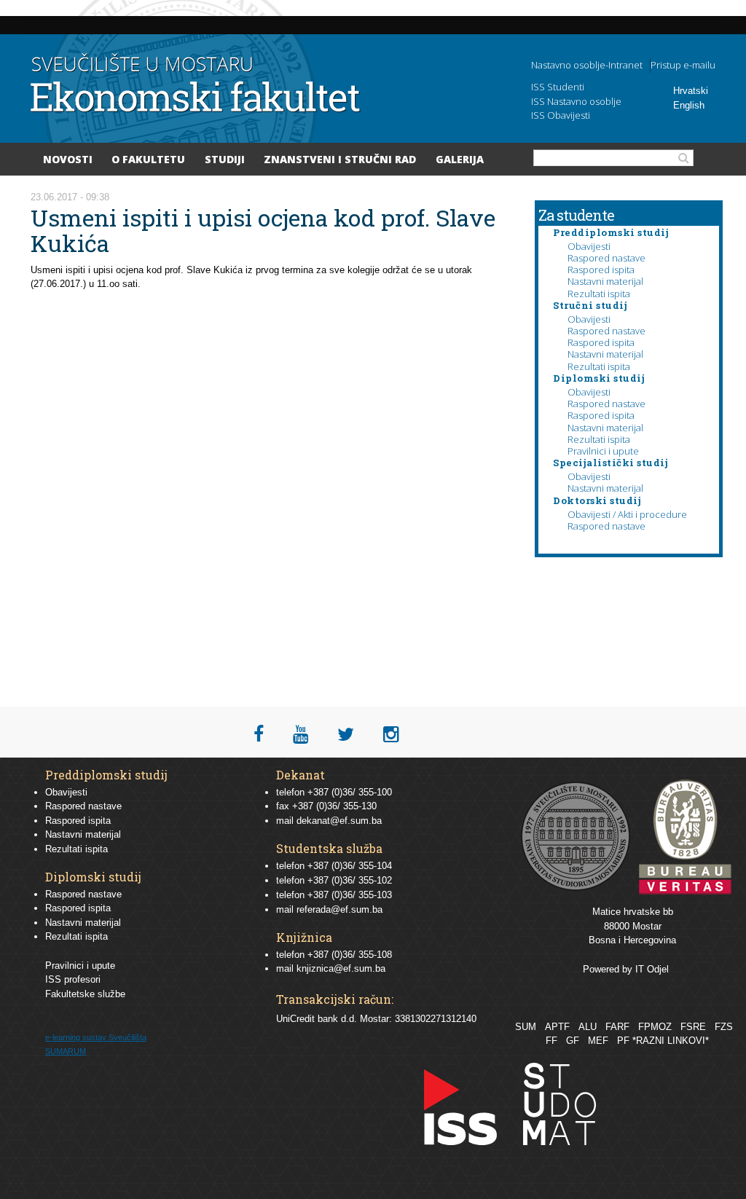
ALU (587, 1026)
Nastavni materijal (605, 281)
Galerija (460, 159)
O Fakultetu (148, 159)
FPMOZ (655, 1026)
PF (623, 1040)
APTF (557, 1026)
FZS (724, 1026)
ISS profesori (73, 979)
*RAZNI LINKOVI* (670, 1040)
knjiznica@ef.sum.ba (341, 968)
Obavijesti (589, 246)
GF (572, 1040)
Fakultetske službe (85, 993)
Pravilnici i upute (603, 450)
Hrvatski (690, 90)
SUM (525, 1026)
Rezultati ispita (599, 293)
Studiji (225, 159)
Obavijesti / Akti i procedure (627, 514)
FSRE (693, 1026)
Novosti (68, 159)
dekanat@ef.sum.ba (339, 820)
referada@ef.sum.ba (339, 909)
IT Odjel (652, 969)
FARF (617, 1026)
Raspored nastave (606, 257)
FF (551, 1040)
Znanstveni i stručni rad (340, 159)
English (688, 105)
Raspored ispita (601, 269)
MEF (598, 1040)
